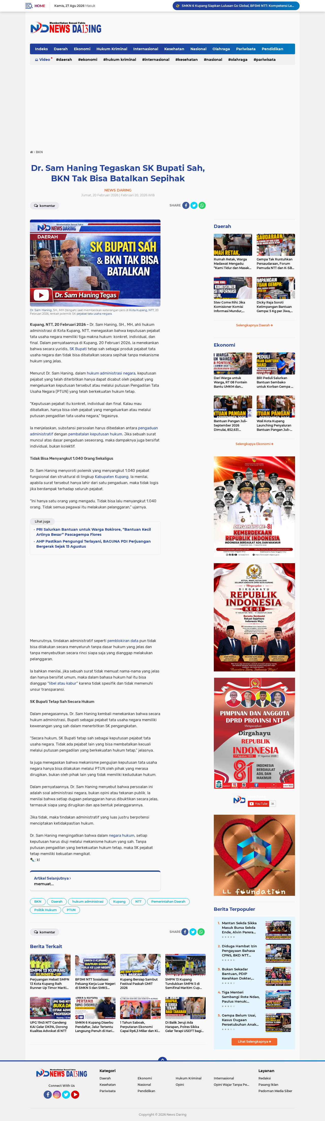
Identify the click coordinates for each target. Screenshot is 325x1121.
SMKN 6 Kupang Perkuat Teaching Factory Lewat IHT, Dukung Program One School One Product (238, 6)
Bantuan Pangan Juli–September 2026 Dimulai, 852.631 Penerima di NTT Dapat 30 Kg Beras (231, 425)
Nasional (198, 49)
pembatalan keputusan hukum (95, 434)
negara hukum (121, 835)
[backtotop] (162, 1061)
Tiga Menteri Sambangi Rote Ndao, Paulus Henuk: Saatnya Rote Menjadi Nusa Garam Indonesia (241, 997)
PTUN (71, 910)
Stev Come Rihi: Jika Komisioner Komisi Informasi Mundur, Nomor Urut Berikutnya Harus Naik (232, 306)
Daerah (61, 49)
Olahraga (221, 49)
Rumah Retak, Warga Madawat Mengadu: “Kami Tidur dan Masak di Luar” (231, 263)
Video (44, 59)
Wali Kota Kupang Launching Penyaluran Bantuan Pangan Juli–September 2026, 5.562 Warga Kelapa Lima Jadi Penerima (275, 425)
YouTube (78, 1101)
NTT (138, 901)
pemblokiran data (122, 640)
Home (40, 6)
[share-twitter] (194, 205)
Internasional (145, 49)
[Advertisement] (202, 27)
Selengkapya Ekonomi (253, 444)
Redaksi (264, 1078)
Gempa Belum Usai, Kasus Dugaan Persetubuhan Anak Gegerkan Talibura (239, 1020)
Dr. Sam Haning (41, 310)
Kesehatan (174, 49)
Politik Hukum (45, 910)
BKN (37, 901)
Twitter (68, 1101)
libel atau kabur (62, 683)
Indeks (41, 49)
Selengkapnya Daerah (253, 325)
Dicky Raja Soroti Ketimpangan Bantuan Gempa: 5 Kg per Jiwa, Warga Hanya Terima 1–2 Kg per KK (275, 306)
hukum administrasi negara (111, 373)
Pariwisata (246, 49)
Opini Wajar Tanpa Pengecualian (233, 1085)
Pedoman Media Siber (275, 1091)
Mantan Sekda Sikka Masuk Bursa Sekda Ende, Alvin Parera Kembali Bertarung (239, 928)
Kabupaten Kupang (111, 476)
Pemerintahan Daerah (168, 901)
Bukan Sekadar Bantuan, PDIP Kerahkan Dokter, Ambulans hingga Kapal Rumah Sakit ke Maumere (241, 974)
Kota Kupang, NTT (141, 310)
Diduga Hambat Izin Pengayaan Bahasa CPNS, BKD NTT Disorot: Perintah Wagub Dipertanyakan (241, 951)
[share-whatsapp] (202, 205)
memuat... (44, 883)
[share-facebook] (185, 205)
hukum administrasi (87, 901)
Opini (180, 1085)
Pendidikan (272, 49)
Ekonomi (82, 49)
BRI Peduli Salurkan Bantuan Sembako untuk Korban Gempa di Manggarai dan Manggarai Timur (275, 382)
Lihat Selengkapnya (253, 1041)
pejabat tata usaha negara (94, 313)
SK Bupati (78, 349)
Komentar (47, 206)
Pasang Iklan (268, 1085)
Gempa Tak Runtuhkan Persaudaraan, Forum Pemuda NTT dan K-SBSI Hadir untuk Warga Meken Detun (276, 263)
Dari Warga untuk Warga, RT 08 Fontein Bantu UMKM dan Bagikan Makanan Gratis (232, 382)
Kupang (119, 901)
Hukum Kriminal (111, 49)
